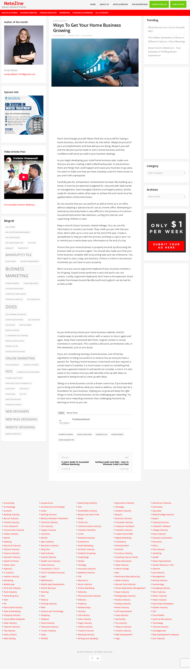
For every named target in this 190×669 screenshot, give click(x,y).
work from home (84, 434)
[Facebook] (92, 657)
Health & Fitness (10, 12)
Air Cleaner (10, 227)
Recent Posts (72, 413)
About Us (104, 4)
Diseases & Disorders (83, 12)
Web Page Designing (21, 419)
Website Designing (20, 427)
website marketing (13, 434)
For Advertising (139, 4)
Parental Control (31, 365)
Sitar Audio (10, 389)
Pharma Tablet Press (14, 378)
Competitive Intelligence (16, 294)
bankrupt (9, 248)
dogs (11, 307)
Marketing (65, 12)
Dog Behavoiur (33, 299)
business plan (101, 434)
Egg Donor (10, 325)
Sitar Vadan (10, 394)
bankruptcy (23, 248)
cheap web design (31, 283)
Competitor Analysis (14, 299)
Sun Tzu (23, 394)
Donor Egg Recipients (14, 320)
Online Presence (12, 365)
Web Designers (17, 411)
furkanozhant (60, 35)
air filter (32, 243)
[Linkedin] (97, 657)
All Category (102, 12)
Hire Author (178, 4)
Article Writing (120, 4)
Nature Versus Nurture (15, 352)
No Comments (87, 35)
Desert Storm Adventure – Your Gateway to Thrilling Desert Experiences (164, 51)
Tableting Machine (13, 399)
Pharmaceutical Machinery (28, 372)
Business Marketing (17, 272)
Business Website (12, 283)
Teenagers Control (14, 405)
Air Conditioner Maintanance (18, 232)
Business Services (28, 12)
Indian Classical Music (15, 341)
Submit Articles (159, 4)
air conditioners (12, 238)
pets (9, 371)
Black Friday (11, 261)
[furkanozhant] (64, 424)
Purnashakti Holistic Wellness (19, 204)
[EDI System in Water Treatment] (23, 133)
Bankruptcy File (18, 255)
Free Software (25, 325)
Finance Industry (48, 12)
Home (93, 4)
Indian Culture (12, 346)
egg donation (34, 320)
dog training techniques (16, 314)
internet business (66, 434)
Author (61, 413)
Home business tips (66, 440)
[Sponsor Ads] (166, 251)
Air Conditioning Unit (14, 243)
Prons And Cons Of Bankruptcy (19, 383)
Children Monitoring (14, 289)
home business (117, 434)
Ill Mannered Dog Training (17, 336)
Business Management (30, 261)
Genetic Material (12, 330)
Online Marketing (20, 358)
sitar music (24, 389)
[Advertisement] (95, 109)
